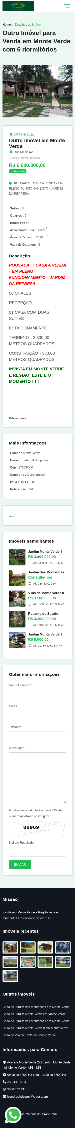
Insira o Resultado (21, 842)
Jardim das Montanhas (46, 572)
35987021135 (16, 1089)
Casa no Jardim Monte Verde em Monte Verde (34, 1014)
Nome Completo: (20, 685)
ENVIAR (20, 864)
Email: (13, 706)
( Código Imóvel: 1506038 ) (25, 157)
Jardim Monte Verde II (45, 551)
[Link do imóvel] (11, 948)
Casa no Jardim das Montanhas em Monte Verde (35, 1007)
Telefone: (15, 727)
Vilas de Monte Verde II (46, 593)
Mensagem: (17, 748)
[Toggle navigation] (66, 6)
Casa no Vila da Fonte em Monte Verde (29, 1035)
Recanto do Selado (43, 613)
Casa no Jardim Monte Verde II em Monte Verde (35, 1028)
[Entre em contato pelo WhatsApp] (13, 1114)
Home (6, 24)
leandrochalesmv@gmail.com (27, 1096)
